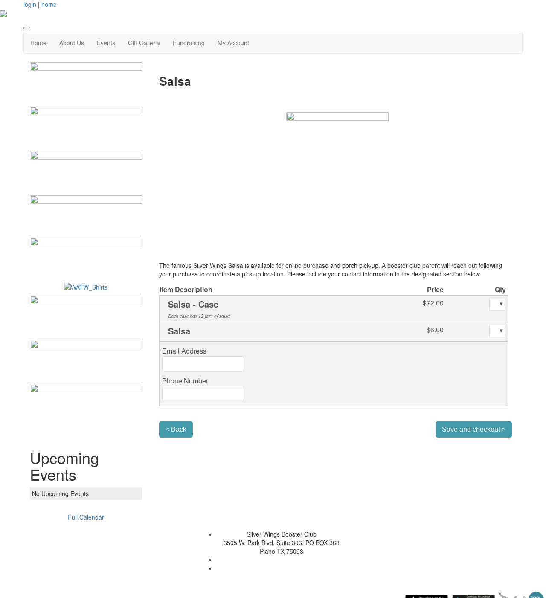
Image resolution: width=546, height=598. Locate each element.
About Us (71, 42)
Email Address (184, 351)
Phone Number (185, 381)
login (29, 4)
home (49, 4)
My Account (233, 42)
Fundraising (189, 42)
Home (38, 42)
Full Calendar (86, 517)
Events (106, 42)
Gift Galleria (144, 42)
